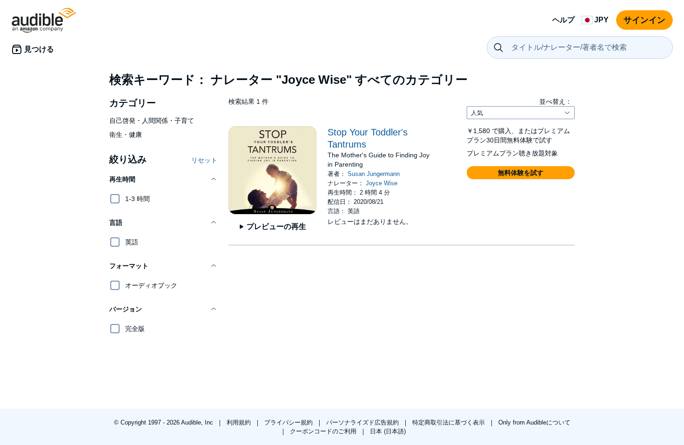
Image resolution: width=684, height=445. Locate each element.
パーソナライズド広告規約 (363, 422)
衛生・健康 (125, 134)
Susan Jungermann (374, 173)
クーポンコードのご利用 (324, 431)
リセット (204, 160)
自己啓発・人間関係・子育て (151, 120)
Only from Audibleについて (534, 422)
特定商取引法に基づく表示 (449, 422)
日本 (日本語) (388, 431)
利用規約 (240, 422)
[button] (163, 179)
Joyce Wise (381, 183)
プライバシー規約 (289, 422)
